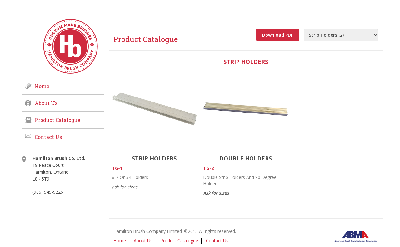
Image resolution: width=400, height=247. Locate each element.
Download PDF (277, 35)
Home (42, 86)
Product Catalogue (57, 120)
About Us (46, 103)
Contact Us (48, 137)
